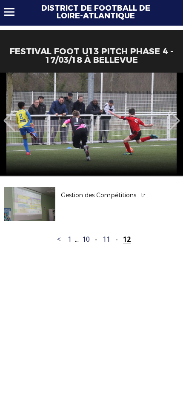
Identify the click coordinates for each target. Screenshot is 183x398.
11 (106, 239)
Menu (13, 12)
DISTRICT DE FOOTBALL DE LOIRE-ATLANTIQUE (95, 11)
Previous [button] (9, 114)
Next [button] (174, 114)
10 (86, 239)
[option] (91, 124)
